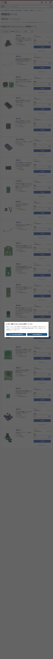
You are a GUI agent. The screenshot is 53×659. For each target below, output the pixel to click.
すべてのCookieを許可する (16, 334)
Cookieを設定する (37, 334)
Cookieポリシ (9, 329)
